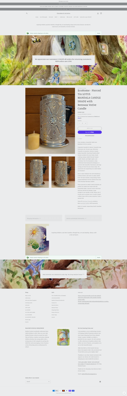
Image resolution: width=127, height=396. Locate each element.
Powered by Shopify (67, 393)
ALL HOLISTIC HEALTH (30, 317)
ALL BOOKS (27, 310)
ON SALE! (27, 305)
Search (26, 322)
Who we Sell (28, 295)
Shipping (79, 114)
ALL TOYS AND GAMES (30, 312)
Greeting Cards (28, 302)
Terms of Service (55, 312)
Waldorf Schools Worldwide (58, 300)
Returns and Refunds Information (75, 218)
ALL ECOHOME (28, 314)
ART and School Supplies (31, 300)
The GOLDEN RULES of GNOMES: (59, 295)
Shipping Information (33, 218)
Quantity (79, 120)
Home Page (54, 314)
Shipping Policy (55, 310)
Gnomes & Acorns (61, 393)
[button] (26, 13)
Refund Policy (55, 307)
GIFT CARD (27, 307)
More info (98, 33)
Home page (27, 319)
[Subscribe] (48, 381)
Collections (27, 298)
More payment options (89, 135)
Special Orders (55, 305)
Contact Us (54, 302)
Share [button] (80, 138)
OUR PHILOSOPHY (56, 298)
